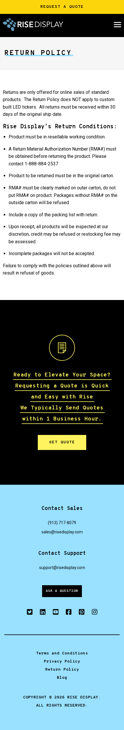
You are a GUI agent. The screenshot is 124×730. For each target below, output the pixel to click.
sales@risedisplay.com (62, 532)
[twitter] (29, 613)
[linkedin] (42, 613)
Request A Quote (62, 6)
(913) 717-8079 (62, 522)
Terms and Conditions (62, 653)
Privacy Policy (62, 661)
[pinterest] (81, 613)
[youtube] (55, 613)
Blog (62, 677)
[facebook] (68, 613)
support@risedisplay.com (62, 567)
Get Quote (62, 442)
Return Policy (62, 669)
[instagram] (94, 613)
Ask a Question (62, 591)
